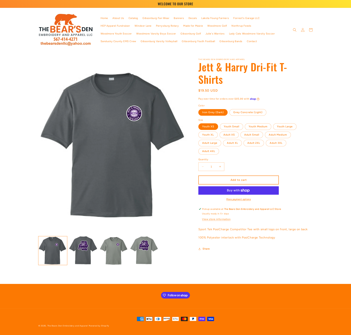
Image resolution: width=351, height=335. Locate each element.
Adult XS (229, 134)
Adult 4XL (208, 151)
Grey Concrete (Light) (248, 112)
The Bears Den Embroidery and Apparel (68, 326)
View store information (216, 219)
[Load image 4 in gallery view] (144, 250)
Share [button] (206, 249)
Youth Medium (258, 126)
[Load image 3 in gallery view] (113, 250)
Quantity (203, 159)
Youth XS (208, 126)
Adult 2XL (253, 143)
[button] (295, 30)
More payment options (238, 199)
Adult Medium (278, 134)
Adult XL (232, 143)
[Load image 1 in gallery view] (52, 250)
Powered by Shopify (99, 326)
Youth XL (208, 134)
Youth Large (285, 126)
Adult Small (251, 134)
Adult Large (209, 143)
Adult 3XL (276, 143)
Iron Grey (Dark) (213, 112)
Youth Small (231, 126)
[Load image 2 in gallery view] (83, 250)
